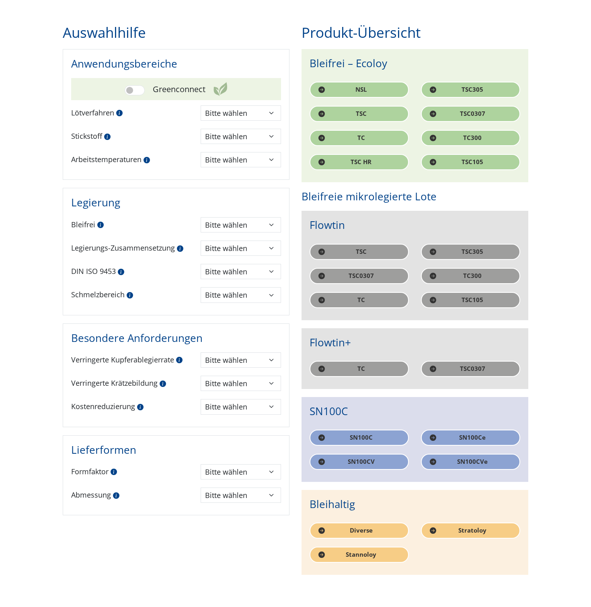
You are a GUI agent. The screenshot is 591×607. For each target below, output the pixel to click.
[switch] (135, 90)
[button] (119, 112)
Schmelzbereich (98, 294)
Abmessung (91, 495)
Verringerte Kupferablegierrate (122, 359)
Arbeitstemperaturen (106, 159)
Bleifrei (83, 224)
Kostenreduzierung (103, 406)
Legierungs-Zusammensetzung (123, 248)
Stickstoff (86, 136)
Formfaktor (90, 471)
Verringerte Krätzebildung (114, 383)
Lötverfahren (92, 112)
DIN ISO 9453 (93, 271)
